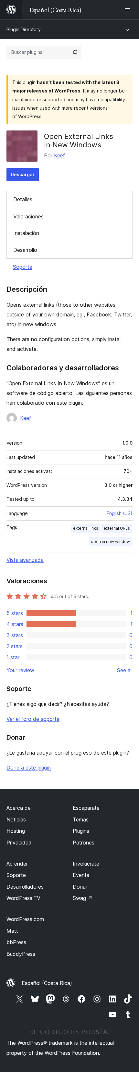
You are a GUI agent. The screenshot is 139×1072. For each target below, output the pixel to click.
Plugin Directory (23, 29)
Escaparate (86, 808)
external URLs (116, 528)
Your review (20, 670)
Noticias (16, 819)
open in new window (110, 541)
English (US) (120, 513)
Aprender (17, 863)
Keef (59, 155)
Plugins (81, 831)
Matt (12, 931)
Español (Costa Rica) (47, 983)
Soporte (22, 267)
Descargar (23, 174)
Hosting (15, 831)
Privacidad (19, 842)
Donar (80, 886)
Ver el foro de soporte (32, 719)
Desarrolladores (25, 886)
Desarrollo (25, 250)
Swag (82, 898)
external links (85, 528)
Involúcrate (86, 863)
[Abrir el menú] (128, 9)
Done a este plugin (28, 767)
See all (125, 670)
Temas (81, 819)
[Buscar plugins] (75, 52)
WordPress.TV (23, 898)
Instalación (26, 233)
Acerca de (18, 808)
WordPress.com (25, 919)
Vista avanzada (25, 560)
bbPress (16, 942)
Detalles (22, 199)
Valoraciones (28, 216)
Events (81, 875)
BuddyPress (20, 954)
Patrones (83, 842)
